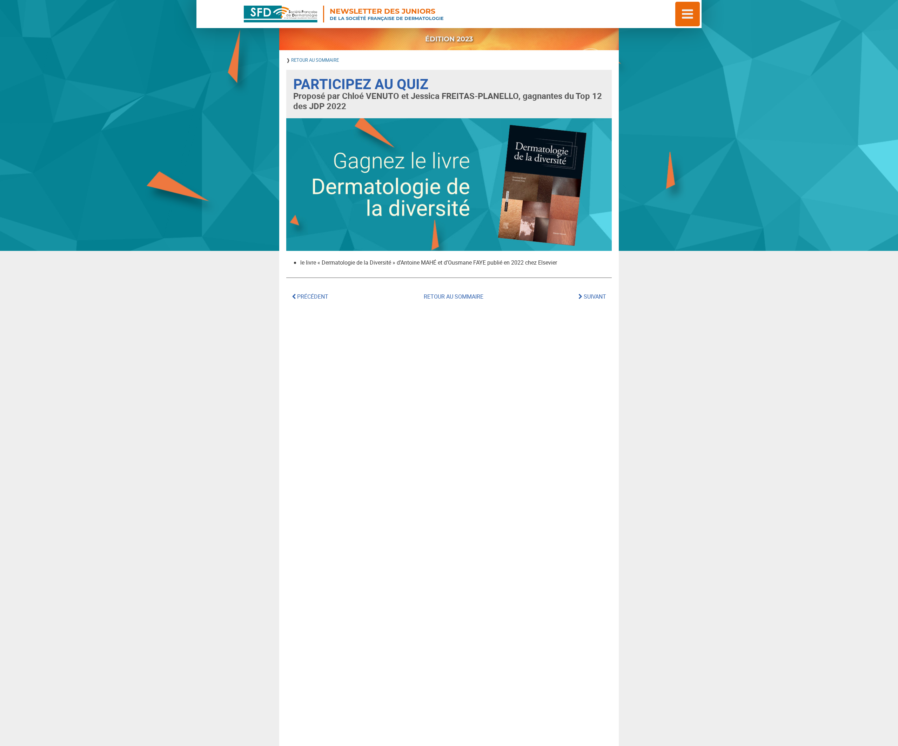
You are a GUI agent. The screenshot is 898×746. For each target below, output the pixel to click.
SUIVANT (594, 296)
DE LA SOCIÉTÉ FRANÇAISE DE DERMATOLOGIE (387, 14)
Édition (449, 39)
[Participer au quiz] (448, 184)
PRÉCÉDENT (312, 296)
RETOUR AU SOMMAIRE (315, 60)
